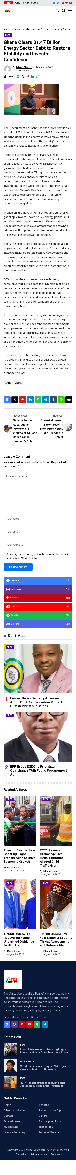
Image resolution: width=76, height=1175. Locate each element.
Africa (8, 383)
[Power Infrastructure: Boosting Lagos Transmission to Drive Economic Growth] (10, 1049)
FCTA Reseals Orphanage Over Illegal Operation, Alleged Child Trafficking (52, 857)
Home (7, 29)
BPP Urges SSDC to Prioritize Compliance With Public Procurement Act (38, 770)
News (18, 29)
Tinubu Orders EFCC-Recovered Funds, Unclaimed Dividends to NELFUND (19, 939)
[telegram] (45, 1024)
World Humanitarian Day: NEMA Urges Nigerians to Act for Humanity (43, 1068)
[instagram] (62, 3)
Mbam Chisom (24, 67)
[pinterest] (66, 3)
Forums (55, 1154)
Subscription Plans (50, 1121)
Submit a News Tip (50, 1110)
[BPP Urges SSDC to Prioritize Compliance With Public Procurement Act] (38, 737)
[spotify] (37, 1024)
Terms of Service (49, 1132)
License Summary (14, 1132)
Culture (43, 1115)
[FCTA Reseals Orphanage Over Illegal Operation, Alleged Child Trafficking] (10, 1082)
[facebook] (54, 3)
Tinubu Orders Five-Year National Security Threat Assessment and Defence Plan (56, 939)
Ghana (18, 383)
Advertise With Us (14, 1110)
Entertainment (12, 1121)
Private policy (38, 1154)
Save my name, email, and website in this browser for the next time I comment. (38, 556)
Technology (46, 1126)
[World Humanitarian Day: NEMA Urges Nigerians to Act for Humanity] (10, 1065)
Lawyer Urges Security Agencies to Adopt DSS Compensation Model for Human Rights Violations (38, 702)
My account (11, 1126)
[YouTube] (70, 3)
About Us (44, 1105)
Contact (8, 1115)
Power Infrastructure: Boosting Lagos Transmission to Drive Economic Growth (20, 855)
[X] (58, 3)
